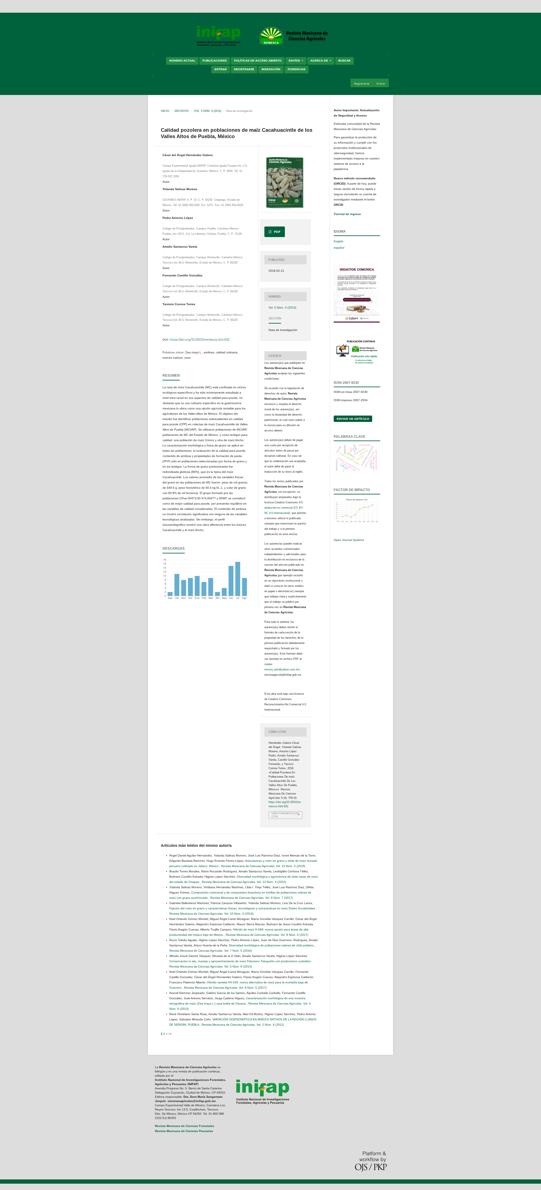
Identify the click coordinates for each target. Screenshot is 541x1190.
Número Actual (182, 60)
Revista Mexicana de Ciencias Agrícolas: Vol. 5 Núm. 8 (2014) (210, 966)
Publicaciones (214, 60)
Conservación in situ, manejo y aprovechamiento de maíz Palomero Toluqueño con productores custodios (240, 961)
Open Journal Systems (349, 540)
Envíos (295, 60)
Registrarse (244, 69)
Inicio (165, 111)
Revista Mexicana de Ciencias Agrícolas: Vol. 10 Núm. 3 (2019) (211, 913)
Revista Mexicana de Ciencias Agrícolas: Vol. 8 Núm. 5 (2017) (267, 934)
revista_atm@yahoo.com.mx (282, 669)
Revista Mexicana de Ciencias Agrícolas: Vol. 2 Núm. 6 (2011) (243, 1024)
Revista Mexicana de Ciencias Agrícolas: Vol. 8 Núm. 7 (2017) (251, 897)
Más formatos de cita (285, 814)
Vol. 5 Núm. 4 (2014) (207, 111)
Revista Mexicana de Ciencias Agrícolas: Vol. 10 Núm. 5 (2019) (263, 866)
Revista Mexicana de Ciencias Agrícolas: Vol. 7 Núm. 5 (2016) (210, 950)
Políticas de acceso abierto (257, 60)
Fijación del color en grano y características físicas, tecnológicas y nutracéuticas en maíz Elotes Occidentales (242, 908)
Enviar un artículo (353, 418)
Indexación (270, 69)
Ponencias (296, 69)
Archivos (181, 111)
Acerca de (319, 60)
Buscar (344, 60)
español (339, 247)
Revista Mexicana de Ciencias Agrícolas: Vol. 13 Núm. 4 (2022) (244, 882)
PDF (276, 232)
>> (170, 1033)
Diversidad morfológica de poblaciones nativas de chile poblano (272, 945)
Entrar (220, 69)
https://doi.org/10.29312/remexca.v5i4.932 (200, 340)
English (338, 241)
